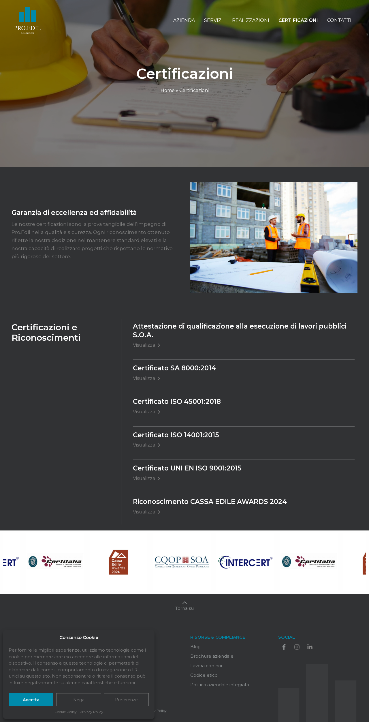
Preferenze (126, 699)
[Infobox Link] (184, 607)
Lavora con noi (206, 665)
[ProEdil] (27, 20)
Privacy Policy (91, 712)
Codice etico (204, 675)
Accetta (31, 699)
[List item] (284, 647)
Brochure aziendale (212, 656)
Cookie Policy (65, 712)
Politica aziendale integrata (219, 684)
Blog (195, 646)
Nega (78, 699)
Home (168, 90)
